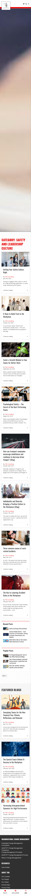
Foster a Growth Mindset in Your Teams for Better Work (15, 361)
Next (3, 676)
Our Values (5, 882)
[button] (26, 891)
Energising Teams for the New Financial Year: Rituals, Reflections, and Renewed (14, 715)
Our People (5, 879)
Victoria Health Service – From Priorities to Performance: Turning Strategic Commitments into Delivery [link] (18, 634)
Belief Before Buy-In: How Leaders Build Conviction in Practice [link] (18, 641)
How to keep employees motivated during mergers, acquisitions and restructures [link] (18, 661)
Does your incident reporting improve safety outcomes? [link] (16, 667)
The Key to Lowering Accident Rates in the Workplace (14, 594)
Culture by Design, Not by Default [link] (18, 629)
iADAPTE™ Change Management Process (15, 855)
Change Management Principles (12, 852)
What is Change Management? (11, 858)
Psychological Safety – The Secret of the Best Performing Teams (14, 407)
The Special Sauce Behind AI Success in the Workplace (13, 761)
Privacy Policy (6, 888)
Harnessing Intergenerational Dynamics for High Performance (15, 807)
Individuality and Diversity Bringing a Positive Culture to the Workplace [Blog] (14, 504)
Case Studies (6, 867)
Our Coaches (6, 876)
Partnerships (6, 885)
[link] (15, 289)
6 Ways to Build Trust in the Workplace (13, 315)
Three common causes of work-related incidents (14, 550)
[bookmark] (6, 5)
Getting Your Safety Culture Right (13, 271)
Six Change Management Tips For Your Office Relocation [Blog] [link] (18, 656)
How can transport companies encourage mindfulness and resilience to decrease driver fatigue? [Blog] (14, 455)
